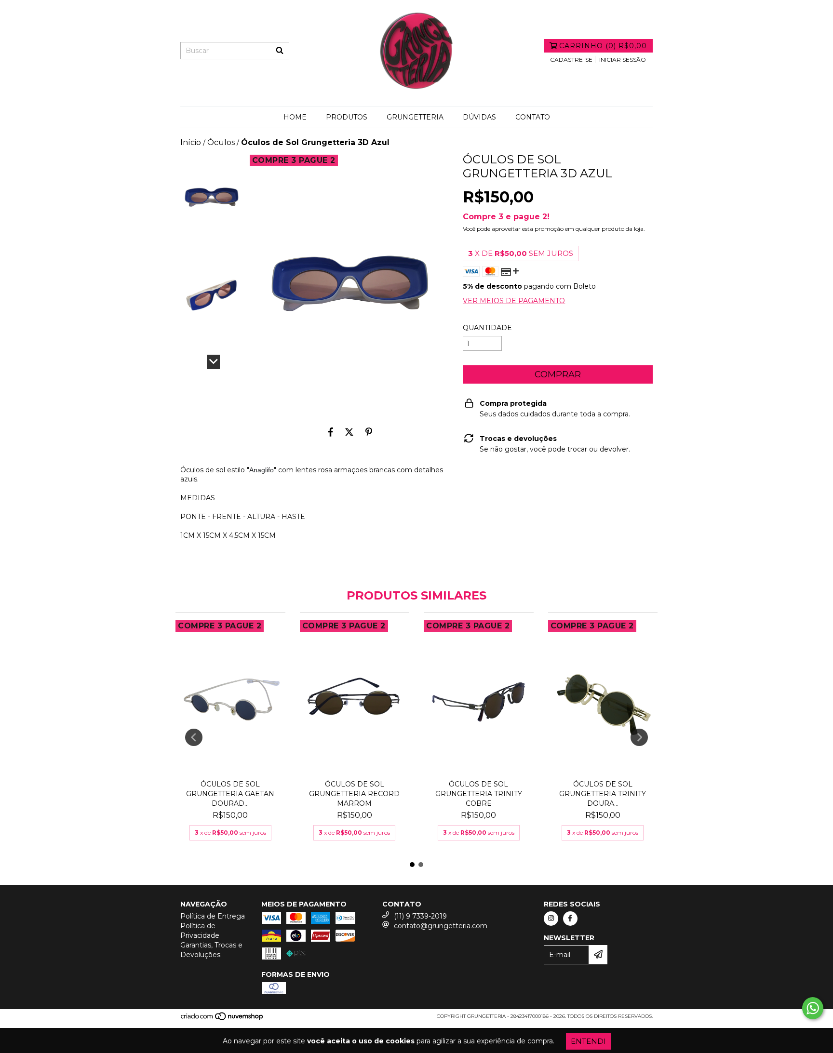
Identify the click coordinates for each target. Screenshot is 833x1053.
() (603, 45)
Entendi (588, 1041)
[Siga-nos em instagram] (551, 918)
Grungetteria (415, 117)
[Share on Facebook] (330, 432)
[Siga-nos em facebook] (570, 918)
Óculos (221, 142)
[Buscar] (279, 50)
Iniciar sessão (622, 59)
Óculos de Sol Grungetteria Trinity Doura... (602, 794)
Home (295, 117)
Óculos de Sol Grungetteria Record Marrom (354, 794)
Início (190, 142)
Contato (532, 117)
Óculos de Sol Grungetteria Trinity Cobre (478, 794)
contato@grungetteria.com (440, 925)
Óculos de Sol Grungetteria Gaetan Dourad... (230, 794)
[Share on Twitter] (349, 432)
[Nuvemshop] (222, 1019)
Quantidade (487, 327)
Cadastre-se (571, 59)
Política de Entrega (212, 916)
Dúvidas (479, 117)
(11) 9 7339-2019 (420, 916)
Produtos (346, 117)
